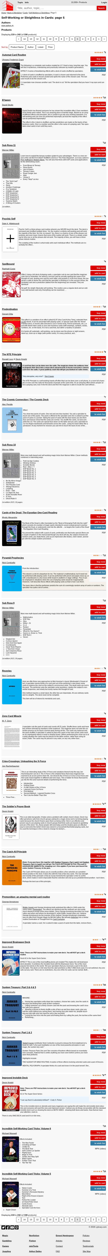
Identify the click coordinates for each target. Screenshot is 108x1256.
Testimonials (88, 1246)
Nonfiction (34, 1235)
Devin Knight (21, 359)
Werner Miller (8, 150)
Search (101, 8)
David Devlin (7, 105)
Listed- (41, 47)
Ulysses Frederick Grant (13, 59)
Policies (86, 1235)
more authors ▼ (7, 26)
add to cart (100, 64)
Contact (59, 1246)
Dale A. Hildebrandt (10, 223)
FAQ (58, 1251)
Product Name (17, 47)
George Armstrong (10, 902)
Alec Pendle (7, 404)
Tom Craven (49, 376)
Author (31, 47)
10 (50, 39)
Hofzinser (74, 917)
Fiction (32, 1241)
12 (37, 39)
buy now (101, 59)
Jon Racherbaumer (10, 766)
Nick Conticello (8, 562)
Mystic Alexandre (9, 517)
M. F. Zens (7, 721)
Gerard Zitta (7, 314)
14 (24, 39)
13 (31, 39)
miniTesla (33, 1246)
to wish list (99, 69)
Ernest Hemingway (65, 1235)
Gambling (7, 1241)
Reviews (86, 1241)
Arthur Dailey (35, 1251)
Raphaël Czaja (8, 269)
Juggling (6, 1251)
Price (50, 47)
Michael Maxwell (9, 1133)
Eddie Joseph (28, 907)
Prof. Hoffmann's (27, 160)
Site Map (87, 1251)
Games (5, 1246)
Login (104, 2)
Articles (59, 1241)
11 (44, 39)
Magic (5, 1235)
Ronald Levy (7, 359)
